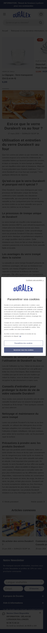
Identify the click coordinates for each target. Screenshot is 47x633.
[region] (23, 316)
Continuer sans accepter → (35, 280)
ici (20, 336)
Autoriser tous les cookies (24, 350)
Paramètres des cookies (23, 343)
